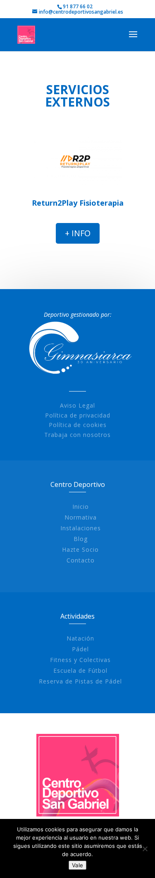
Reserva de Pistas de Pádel (80, 681)
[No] (145, 849)
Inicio (80, 506)
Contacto (81, 560)
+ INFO (78, 233)
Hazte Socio (80, 549)
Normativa (80, 517)
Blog (81, 539)
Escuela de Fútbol (80, 670)
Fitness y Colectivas (80, 660)
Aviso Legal (77, 405)
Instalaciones (80, 528)
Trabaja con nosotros (77, 435)
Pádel (80, 649)
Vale (77, 865)
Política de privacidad (77, 415)
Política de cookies (78, 425)
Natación (80, 638)
